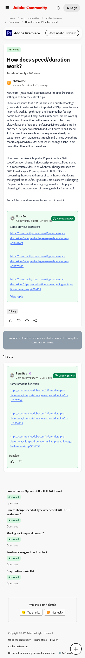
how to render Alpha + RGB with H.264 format (34, 491)
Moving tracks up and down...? (25, 533)
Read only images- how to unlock (27, 552)
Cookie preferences (18, 646)
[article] (42, 417)
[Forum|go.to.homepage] (30, 8)
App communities (30, 18)
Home (12, 18)
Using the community (19, 639)
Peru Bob (21, 216)
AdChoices (67, 652)
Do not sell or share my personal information (31, 652)
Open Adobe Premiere (62, 33)
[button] (7, 9)
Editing (12, 311)
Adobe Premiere (53, 18)
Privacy (54, 639)
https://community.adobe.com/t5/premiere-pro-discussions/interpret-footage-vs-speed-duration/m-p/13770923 (39, 261)
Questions (14, 21)
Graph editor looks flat (20, 571)
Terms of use (40, 639)
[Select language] (58, 8)
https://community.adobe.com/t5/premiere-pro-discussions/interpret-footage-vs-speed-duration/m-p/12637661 (39, 238)
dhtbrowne (19, 81)
